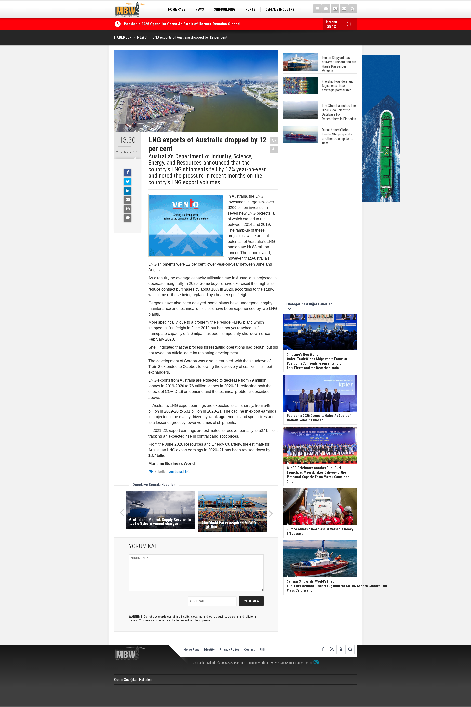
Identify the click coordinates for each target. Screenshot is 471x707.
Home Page (191, 649)
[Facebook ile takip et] (322, 649)
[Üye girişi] (340, 649)
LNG (186, 471)
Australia (175, 471)
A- (274, 149)
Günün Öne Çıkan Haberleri (133, 679)
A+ (274, 140)
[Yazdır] (127, 209)
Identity (209, 649)
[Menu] (317, 8)
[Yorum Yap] (127, 218)
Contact (249, 649)
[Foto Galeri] (335, 8)
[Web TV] (326, 8)
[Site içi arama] (352, 8)
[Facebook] (127, 172)
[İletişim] (344, 8)
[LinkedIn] (127, 191)
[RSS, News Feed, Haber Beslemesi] (331, 649)
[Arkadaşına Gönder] (127, 200)
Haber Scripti (303, 663)
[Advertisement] (320, 224)
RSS (262, 649)
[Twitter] (127, 181)
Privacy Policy (229, 649)
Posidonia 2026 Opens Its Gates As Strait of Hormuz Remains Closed (182, 24)
